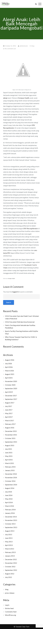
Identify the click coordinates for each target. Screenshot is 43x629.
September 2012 (11, 570)
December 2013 (11, 517)
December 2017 (11, 396)
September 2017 (11, 399)
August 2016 (9, 428)
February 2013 (10, 552)
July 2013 (8, 534)
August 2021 (9, 374)
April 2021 (9, 378)
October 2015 (10, 438)
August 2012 (9, 574)
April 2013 (9, 545)
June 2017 (8, 410)
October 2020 (10, 385)
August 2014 (9, 488)
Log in (7, 605)
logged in (15, 292)
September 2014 (11, 485)
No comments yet (10, 48)
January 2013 (10, 556)
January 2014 (10, 513)
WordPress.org (10, 615)
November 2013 (11, 520)
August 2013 (9, 531)
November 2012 (11, 563)
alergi (5, 98)
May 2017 (8, 413)
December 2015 (11, 431)
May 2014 (8, 499)
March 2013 (9, 549)
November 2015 (11, 435)
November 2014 (11, 477)
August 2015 (9, 445)
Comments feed (10, 612)
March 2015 (9, 463)
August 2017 (9, 403)
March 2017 (9, 420)
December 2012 (11, 559)
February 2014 (10, 510)
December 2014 (11, 474)
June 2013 (8, 538)
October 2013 (10, 524)
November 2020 (11, 381)
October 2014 (10, 481)
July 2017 (8, 406)
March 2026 (9, 371)
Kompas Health (23, 98)
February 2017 (10, 424)
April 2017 (9, 417)
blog (33, 46)
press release (9, 593)
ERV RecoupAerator (30, 228)
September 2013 (11, 527)
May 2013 (8, 542)
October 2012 (10, 567)
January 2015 (10, 470)
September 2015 (11, 442)
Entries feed (9, 608)
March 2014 (9, 506)
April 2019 (9, 392)
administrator (24, 46)
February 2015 (10, 467)
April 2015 (9, 460)
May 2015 (8, 456)
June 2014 (8, 495)
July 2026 (8, 363)
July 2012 (8, 577)
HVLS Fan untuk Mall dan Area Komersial (19, 322)
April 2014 (9, 502)
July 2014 (8, 492)
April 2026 (9, 367)
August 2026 (9, 360)
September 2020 (11, 388)
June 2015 (8, 453)
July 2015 (8, 449)
